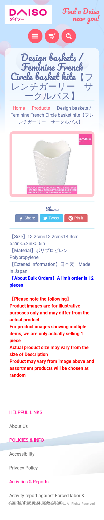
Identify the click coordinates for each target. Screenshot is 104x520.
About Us (18, 426)
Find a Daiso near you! (80, 14)
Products (41, 108)
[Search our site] (69, 36)
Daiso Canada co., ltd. (49, 504)
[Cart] (52, 36)
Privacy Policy (23, 468)
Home (19, 108)
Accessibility (22, 454)
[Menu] (35, 36)
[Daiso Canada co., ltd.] (28, 14)
